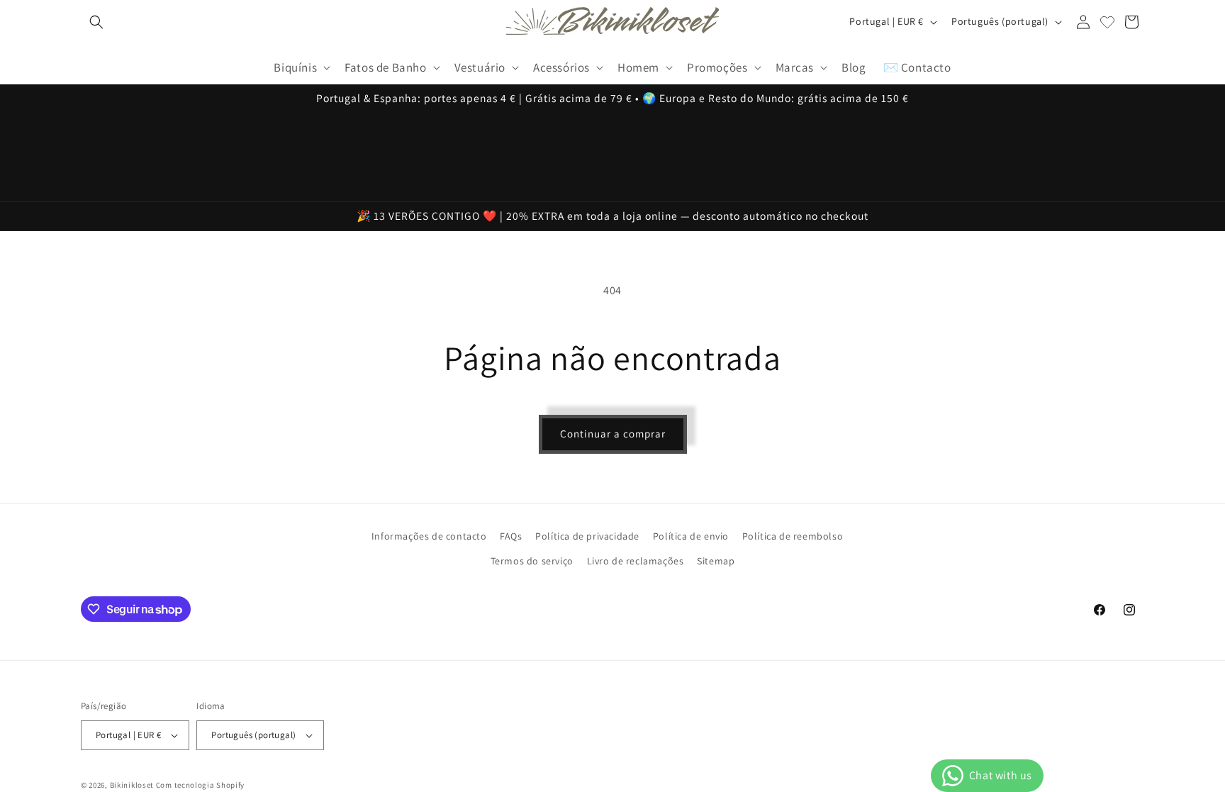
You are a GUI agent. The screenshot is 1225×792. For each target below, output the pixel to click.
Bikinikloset (132, 785)
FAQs (511, 536)
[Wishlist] (1107, 21)
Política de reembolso (793, 536)
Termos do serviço (532, 560)
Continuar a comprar (613, 433)
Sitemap (715, 560)
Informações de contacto (429, 536)
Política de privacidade (587, 536)
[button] (96, 22)
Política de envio (691, 536)
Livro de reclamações (635, 560)
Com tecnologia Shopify (200, 785)
